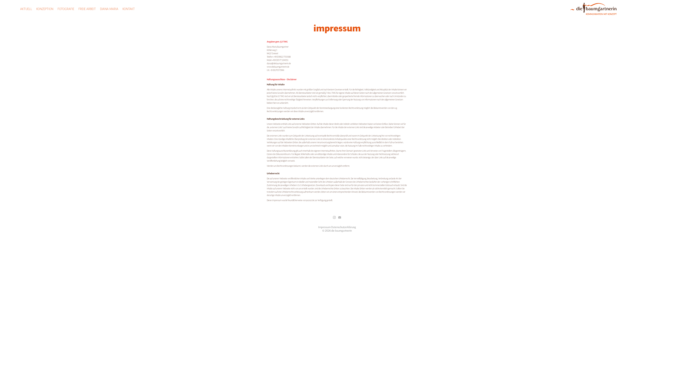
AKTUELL (26, 9)
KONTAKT (129, 9)
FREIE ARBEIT (87, 9)
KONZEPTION (44, 9)
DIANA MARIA (109, 9)
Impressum (324, 227)
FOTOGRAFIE (66, 9)
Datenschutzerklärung (343, 227)
